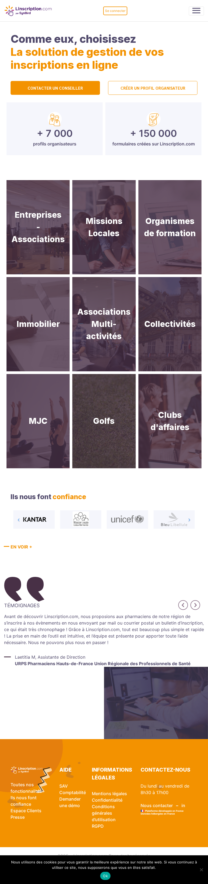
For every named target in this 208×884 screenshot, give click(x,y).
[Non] (201, 869)
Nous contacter (157, 805)
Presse (18, 817)
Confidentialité (107, 800)
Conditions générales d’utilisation (104, 813)
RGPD (98, 826)
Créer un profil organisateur (153, 87)
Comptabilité (72, 792)
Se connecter (115, 11)
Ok (105, 876)
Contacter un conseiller (55, 87)
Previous (181, 603)
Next (193, 603)
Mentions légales (109, 793)
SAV (63, 786)
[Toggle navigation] (196, 10)
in (183, 805)
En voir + (21, 547)
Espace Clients (26, 810)
